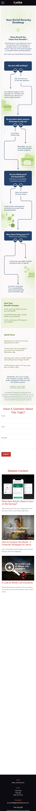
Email (3, 427)
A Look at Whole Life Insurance (17, 582)
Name (3, 416)
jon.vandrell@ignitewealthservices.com (18, 803)
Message (4, 438)
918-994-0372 (20, 782)
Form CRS (20, 807)
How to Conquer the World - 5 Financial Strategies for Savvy (16, 543)
